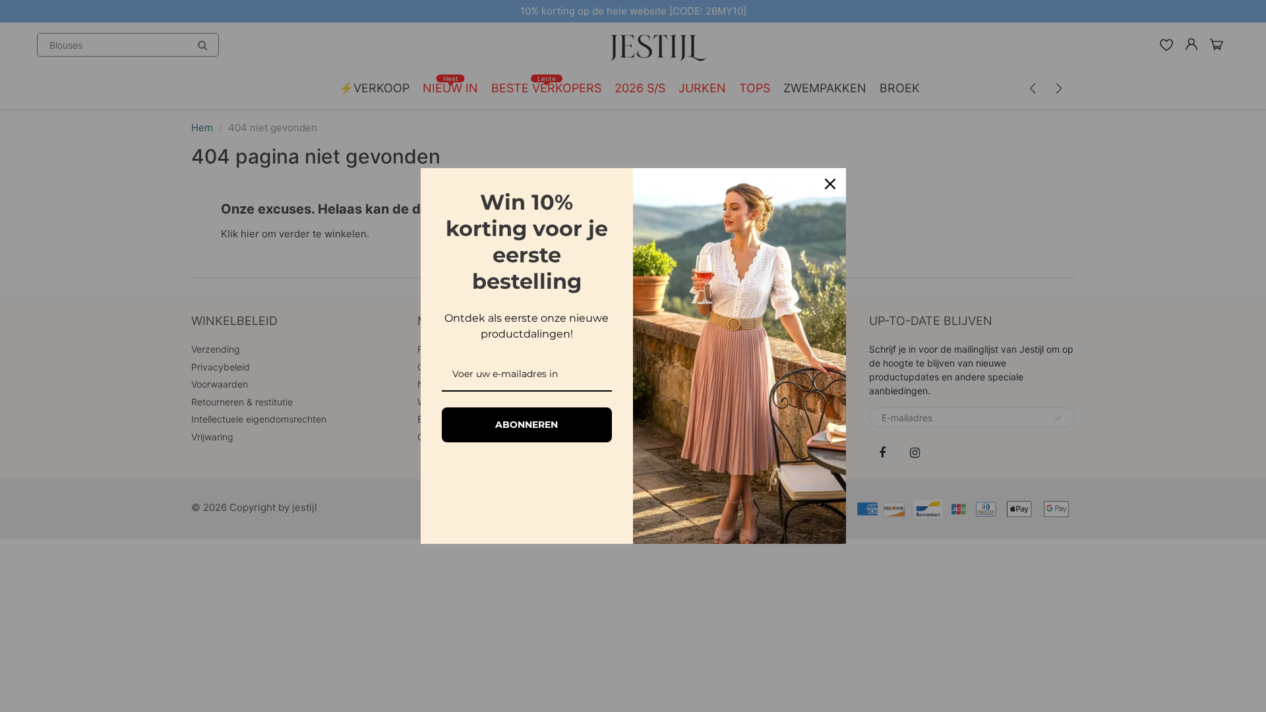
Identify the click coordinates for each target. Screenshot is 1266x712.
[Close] (830, 184)
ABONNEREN (526, 424)
